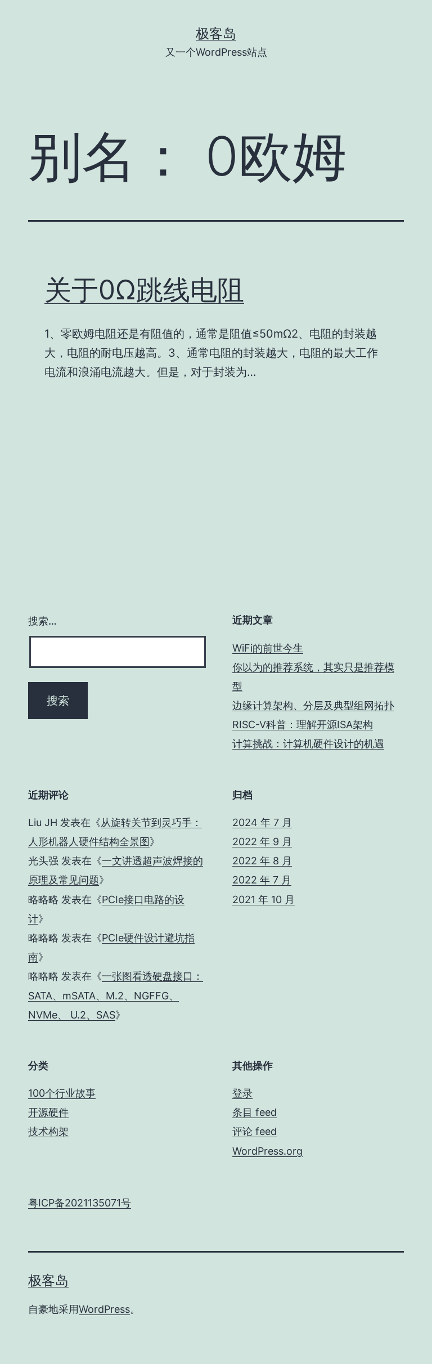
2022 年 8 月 (262, 861)
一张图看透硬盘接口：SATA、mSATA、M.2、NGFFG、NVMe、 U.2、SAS (115, 995)
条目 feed (254, 1112)
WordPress (104, 1309)
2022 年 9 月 (262, 841)
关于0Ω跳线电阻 (144, 289)
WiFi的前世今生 (267, 648)
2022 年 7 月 (261, 880)
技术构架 (48, 1131)
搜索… (42, 621)
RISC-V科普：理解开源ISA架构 (302, 724)
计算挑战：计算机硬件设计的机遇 (308, 744)
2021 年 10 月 (263, 899)
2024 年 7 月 (262, 822)
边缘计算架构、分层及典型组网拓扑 (313, 705)
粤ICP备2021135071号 (79, 1203)
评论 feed (254, 1131)
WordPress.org (267, 1151)
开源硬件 (48, 1112)
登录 (242, 1093)
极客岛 (216, 33)
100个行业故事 (62, 1093)
